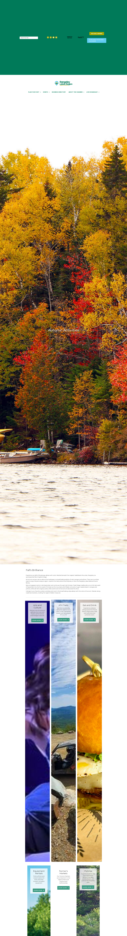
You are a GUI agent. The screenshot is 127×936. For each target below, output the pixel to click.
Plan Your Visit (33, 92)
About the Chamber (76, 92)
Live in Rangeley (92, 92)
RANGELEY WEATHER (75, 37)
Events (45, 92)
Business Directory (59, 92)
